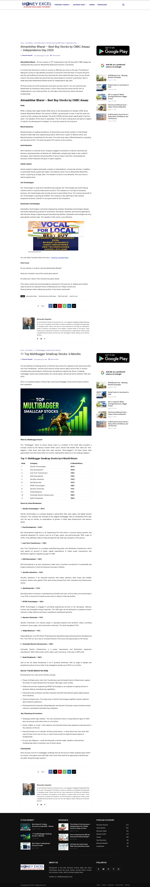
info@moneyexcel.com (64, 877)
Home (22, 43)
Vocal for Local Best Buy (59, 258)
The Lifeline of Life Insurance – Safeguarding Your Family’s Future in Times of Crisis (80, 826)
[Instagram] (119, 869)
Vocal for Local (73, 296)
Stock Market (29, 43)
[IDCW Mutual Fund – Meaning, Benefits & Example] (101, 78)
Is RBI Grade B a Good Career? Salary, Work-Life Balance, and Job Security (118, 116)
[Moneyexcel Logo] (37, 4)
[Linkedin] (69, 306)
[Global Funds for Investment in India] (101, 87)
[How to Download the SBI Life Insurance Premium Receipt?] (63, 837)
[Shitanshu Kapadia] (29, 328)
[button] (123, 4)
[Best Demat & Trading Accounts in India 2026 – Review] (25, 826)
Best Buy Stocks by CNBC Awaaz (47, 296)
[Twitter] (108, 869)
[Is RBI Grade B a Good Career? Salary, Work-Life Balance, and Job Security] (101, 117)
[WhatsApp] (65, 306)
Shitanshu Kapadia (27, 55)
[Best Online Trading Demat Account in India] (25, 846)
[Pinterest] (60, 306)
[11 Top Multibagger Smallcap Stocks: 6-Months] (25, 836)
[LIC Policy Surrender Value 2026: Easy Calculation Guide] (63, 846)
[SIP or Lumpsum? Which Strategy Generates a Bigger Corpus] (101, 97)
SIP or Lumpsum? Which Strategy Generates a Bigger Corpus (117, 96)
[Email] (74, 306)
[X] (55, 306)
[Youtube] (103, 869)
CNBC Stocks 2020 (62, 296)
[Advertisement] (75, 24)
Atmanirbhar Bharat (31, 296)
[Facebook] (50, 306)
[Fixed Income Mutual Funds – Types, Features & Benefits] (101, 107)
